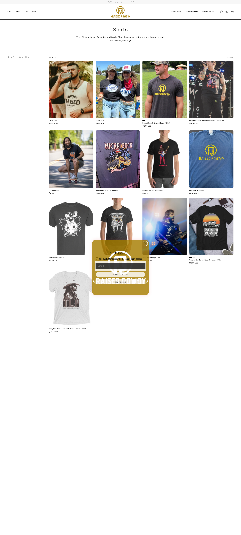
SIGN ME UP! (120, 274)
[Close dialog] (145, 243)
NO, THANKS (120, 282)
